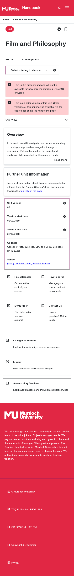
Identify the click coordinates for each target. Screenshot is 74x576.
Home (6, 19)
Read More (60, 160)
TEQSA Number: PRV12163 (26, 509)
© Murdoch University (23, 491)
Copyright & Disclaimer (23, 544)
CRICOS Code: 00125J (24, 527)
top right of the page (31, 191)
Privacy (15, 562)
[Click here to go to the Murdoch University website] (10, 9)
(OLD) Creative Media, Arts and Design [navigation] (28, 263)
